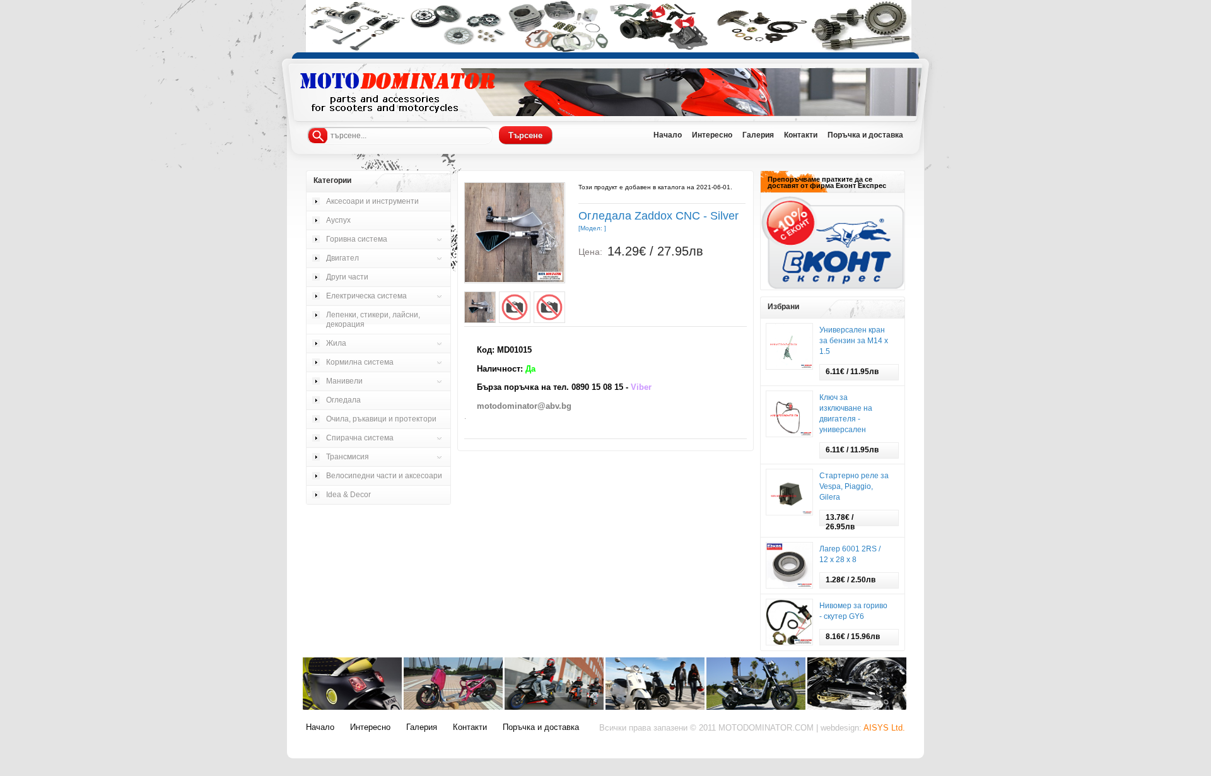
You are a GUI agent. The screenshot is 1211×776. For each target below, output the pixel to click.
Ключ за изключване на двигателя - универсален (845, 413)
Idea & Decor (348, 494)
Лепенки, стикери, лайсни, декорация (373, 319)
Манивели (344, 381)
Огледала (343, 400)
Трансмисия (347, 456)
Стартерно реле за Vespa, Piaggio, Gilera (854, 486)
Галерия (421, 727)
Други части (347, 277)
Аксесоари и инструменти (372, 201)
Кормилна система (360, 362)
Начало (320, 727)
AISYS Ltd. (884, 728)
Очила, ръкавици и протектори (381, 418)
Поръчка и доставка (541, 727)
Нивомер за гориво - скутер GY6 (853, 611)
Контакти (470, 727)
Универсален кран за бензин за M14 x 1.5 (853, 341)
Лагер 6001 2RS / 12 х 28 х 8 (849, 554)
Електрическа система (366, 295)
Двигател (342, 258)
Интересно (370, 727)
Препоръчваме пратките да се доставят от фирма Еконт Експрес (827, 182)
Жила (336, 343)
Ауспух (338, 220)
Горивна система (356, 239)
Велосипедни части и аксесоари (384, 475)
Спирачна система (360, 437)
